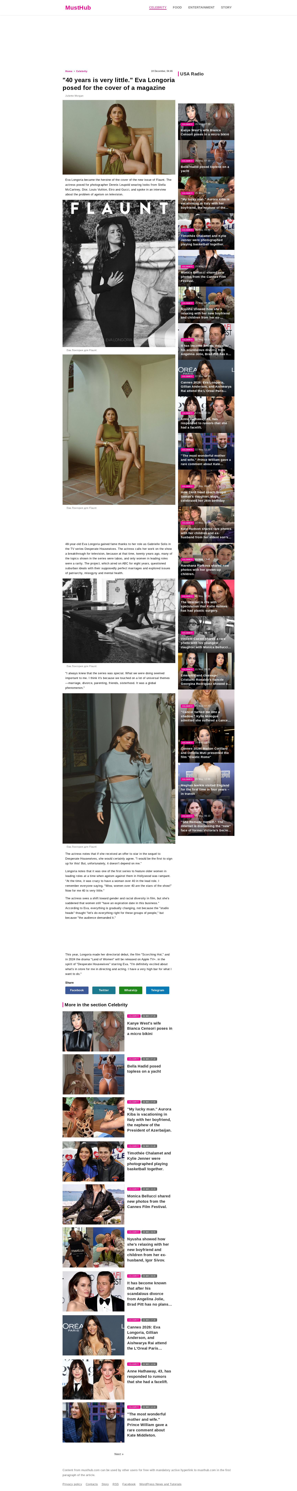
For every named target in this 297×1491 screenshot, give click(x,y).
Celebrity (158, 7)
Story (226, 7)
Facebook (77, 990)
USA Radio (192, 73)
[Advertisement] (148, 42)
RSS (116, 1484)
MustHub (78, 7)
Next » (118, 1454)
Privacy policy (72, 1484)
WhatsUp (130, 990)
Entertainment (201, 7)
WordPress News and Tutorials (160, 1484)
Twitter (104, 990)
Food (177, 7)
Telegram (157, 990)
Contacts (92, 1484)
